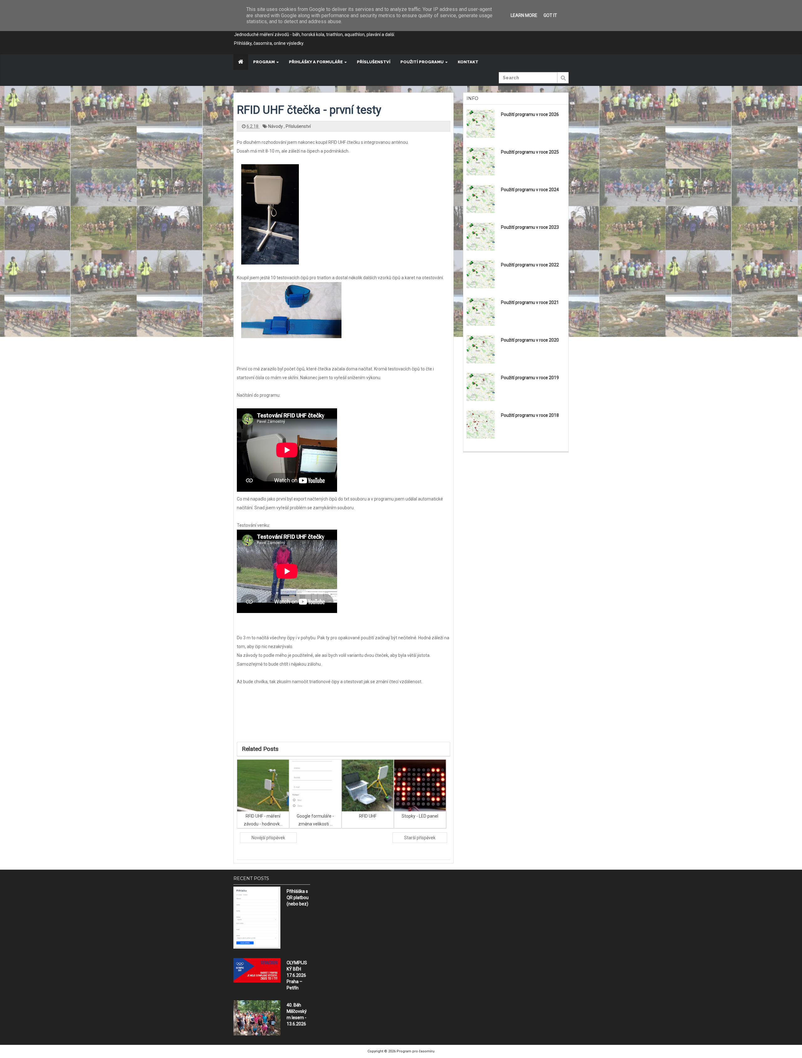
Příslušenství (373, 62)
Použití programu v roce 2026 (530, 114)
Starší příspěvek (419, 837)
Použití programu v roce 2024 (530, 189)
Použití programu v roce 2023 (530, 227)
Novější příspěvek (268, 837)
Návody (276, 126)
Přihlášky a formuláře (316, 62)
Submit (563, 81)
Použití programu (422, 62)
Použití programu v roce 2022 (530, 264)
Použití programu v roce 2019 (530, 377)
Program (264, 62)
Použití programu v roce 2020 (530, 340)
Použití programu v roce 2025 (530, 152)
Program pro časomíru (416, 1051)
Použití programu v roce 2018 (530, 415)
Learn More (524, 15)
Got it (550, 15)
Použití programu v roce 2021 (530, 302)
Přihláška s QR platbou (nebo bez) (298, 897)
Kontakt (468, 62)
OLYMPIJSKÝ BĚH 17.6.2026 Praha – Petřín (297, 975)
